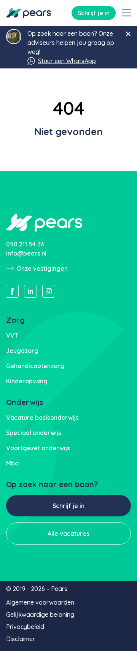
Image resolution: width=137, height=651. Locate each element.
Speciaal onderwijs (33, 433)
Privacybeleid (25, 626)
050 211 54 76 (25, 244)
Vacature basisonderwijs (42, 417)
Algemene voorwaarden (40, 602)
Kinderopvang (27, 381)
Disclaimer (20, 639)
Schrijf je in (94, 13)
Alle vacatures (68, 533)
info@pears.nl (26, 253)
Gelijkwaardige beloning (40, 614)
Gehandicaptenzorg (35, 366)
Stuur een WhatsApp (67, 61)
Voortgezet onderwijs (38, 448)
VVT (12, 335)
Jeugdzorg (22, 350)
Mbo (12, 463)
